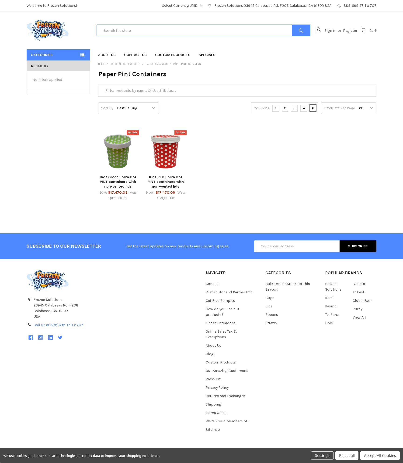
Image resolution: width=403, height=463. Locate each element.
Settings (322, 455)
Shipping (213, 404)
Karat (329, 298)
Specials (207, 55)
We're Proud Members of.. (227, 421)
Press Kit (213, 379)
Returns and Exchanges (225, 396)
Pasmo (331, 306)
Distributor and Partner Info (229, 292)
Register (350, 30)
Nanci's (359, 283)
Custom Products (172, 55)
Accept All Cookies (380, 455)
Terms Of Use (216, 412)
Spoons (271, 314)
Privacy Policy (217, 387)
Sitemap (213, 429)
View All (359, 317)
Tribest (358, 292)
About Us (107, 55)
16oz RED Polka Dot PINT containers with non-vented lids (166, 182)
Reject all (347, 455)
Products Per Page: (340, 108)
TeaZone (332, 314)
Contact (212, 283)
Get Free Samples (220, 300)
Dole (329, 323)
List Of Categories (221, 323)
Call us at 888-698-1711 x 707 (58, 325)
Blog (210, 354)
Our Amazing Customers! (227, 370)
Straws (271, 323)
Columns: (262, 108)
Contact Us (135, 55)
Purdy (357, 309)
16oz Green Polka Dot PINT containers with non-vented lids (118, 182)
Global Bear (362, 300)
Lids (269, 306)
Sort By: (107, 108)
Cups (269, 298)
